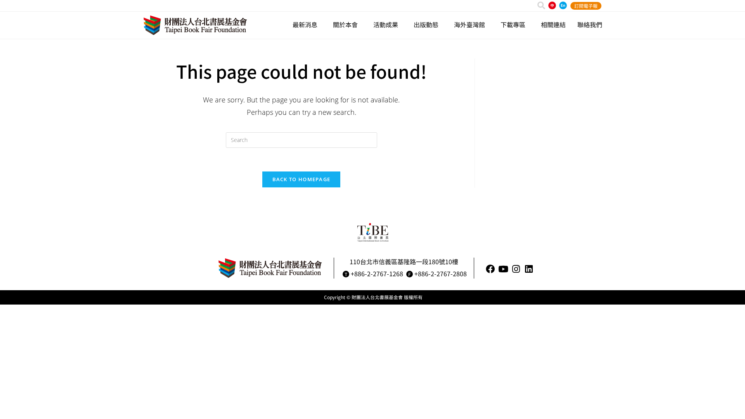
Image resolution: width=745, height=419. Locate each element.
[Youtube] (503, 269)
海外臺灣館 (469, 24)
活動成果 (385, 24)
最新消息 (305, 24)
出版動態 (426, 24)
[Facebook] (490, 269)
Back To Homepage (301, 179)
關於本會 (345, 24)
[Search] (541, 5)
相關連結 (553, 24)
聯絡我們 (589, 24)
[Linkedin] (528, 269)
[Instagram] (515, 269)
